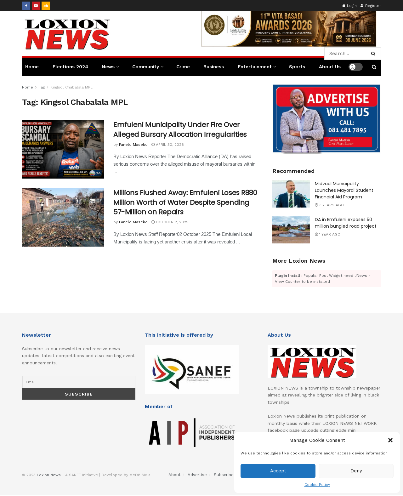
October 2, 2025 (171, 222)
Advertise (197, 474)
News (108, 67)
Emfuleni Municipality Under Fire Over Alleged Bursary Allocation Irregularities (180, 129)
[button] (390, 440)
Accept (278, 471)
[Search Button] (374, 53)
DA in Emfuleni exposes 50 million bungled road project (346, 222)
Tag (42, 87)
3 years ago (331, 205)
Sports (297, 67)
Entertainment (255, 67)
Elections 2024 (70, 67)
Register (372, 5)
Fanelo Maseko (133, 144)
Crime (183, 67)
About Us (330, 67)
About (174, 474)
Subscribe (224, 474)
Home (32, 67)
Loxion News (49, 475)
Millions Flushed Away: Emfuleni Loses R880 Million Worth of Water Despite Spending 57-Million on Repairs (185, 202)
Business (213, 67)
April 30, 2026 (169, 144)
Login (351, 5)
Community (145, 67)
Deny (356, 471)
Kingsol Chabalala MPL (71, 87)
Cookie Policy (317, 484)
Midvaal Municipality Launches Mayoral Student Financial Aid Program (344, 190)
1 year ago (329, 234)
